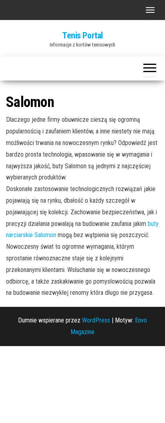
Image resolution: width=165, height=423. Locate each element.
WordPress (96, 320)
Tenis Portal (82, 35)
